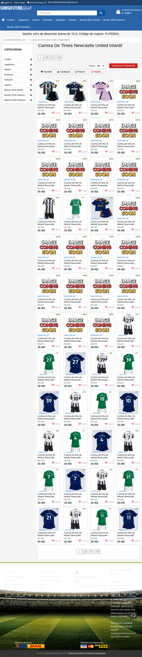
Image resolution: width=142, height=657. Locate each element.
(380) (84, 463)
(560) (110, 502)
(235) (110, 113)
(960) (57, 346)
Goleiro (7, 85)
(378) (137, 463)
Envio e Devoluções (14, 576)
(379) (57, 424)
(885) (84, 268)
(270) (84, 113)
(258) (110, 191)
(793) (137, 346)
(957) (110, 346)
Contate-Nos (10, 572)
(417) (57, 541)
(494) (137, 541)
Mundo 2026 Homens (14, 95)
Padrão (97, 72)
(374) (137, 385)
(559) (57, 113)
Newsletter (45, 584)
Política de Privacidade (15, 592)
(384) (110, 385)
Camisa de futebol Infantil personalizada (86, 653)
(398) (57, 502)
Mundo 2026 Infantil (13, 90)
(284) (137, 152)
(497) (110, 541)
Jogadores (9, 64)
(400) (110, 424)
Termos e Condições (14, 596)
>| (59, 57)
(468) (84, 191)
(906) (110, 268)
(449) (57, 385)
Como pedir (10, 580)
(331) (57, 152)
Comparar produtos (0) (123, 65)
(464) (110, 152)
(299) (137, 191)
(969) (84, 307)
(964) (137, 307)
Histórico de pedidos (50, 576)
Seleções (8, 80)
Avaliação (65, 72)
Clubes (7, 59)
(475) (84, 541)
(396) (137, 502)
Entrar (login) (19, 3)
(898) (57, 268)
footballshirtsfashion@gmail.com (64, 2)
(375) (110, 463)
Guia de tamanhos (13, 584)
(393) (84, 502)
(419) (84, 424)
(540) (137, 113)
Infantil (7, 69)
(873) (84, 230)
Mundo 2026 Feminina (15, 100)
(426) (137, 424)
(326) (84, 152)
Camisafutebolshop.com (87, 577)
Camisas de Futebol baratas (121, 572)
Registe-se (7, 3)
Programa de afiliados (51, 580)
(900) (137, 268)
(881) (110, 230)
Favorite (48, 72)
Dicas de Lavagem (13, 588)
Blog (42, 588)
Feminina (8, 75)
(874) (57, 307)
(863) (57, 230)
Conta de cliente (48, 572)
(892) (137, 230)
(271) (57, 191)
